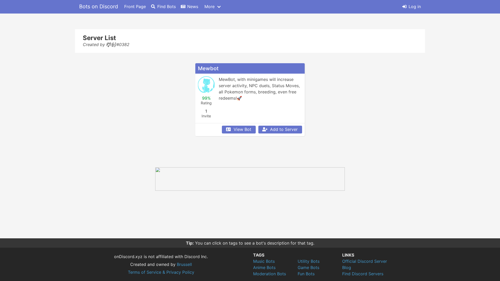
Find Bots (166, 6)
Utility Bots (309, 261)
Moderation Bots (269, 273)
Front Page (135, 6)
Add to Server (284, 129)
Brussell (184, 264)
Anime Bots (264, 267)
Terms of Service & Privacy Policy (161, 272)
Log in (415, 6)
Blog (346, 267)
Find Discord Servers (362, 273)
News (192, 6)
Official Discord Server (364, 261)
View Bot (242, 129)
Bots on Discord (98, 6)
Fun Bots (306, 273)
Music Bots (264, 261)
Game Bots (308, 267)
